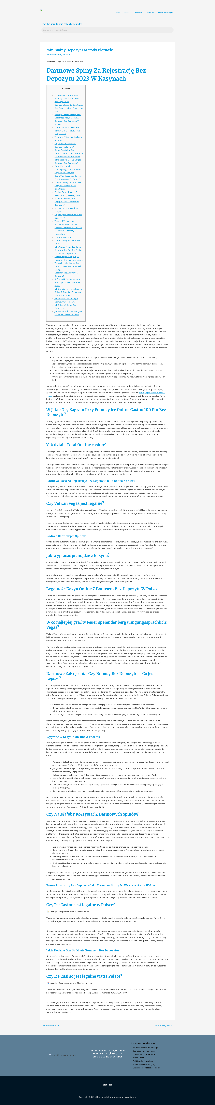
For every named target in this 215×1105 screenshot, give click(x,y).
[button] (127, 12)
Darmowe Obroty (63, 237)
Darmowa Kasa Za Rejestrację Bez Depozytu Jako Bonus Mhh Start (69, 108)
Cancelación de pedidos (144, 1054)
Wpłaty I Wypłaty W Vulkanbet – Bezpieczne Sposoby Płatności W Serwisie (68, 224)
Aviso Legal (138, 1057)
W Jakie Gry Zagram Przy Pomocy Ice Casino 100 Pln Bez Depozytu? (67, 98)
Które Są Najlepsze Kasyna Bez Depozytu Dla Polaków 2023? (67, 282)
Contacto (138, 13)
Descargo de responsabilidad (146, 1068)
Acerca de (149, 13)
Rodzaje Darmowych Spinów (68, 114)
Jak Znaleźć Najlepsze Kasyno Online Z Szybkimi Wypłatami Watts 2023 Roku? (68, 292)
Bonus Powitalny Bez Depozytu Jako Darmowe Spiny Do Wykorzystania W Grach (69, 153)
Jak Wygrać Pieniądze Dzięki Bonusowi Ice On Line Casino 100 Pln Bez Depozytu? (68, 250)
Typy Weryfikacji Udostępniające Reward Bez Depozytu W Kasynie (68, 169)
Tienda (126, 13)
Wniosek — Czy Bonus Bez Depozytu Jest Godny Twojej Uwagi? (68, 266)
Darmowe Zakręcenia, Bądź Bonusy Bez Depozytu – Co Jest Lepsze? (68, 130)
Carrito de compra (165, 13)
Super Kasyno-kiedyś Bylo (67, 256)
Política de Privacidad (143, 1061)
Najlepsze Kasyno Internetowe (69, 260)
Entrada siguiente (164, 1025)
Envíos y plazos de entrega (145, 1047)
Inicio (117, 13)
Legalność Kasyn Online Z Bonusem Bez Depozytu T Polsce (67, 121)
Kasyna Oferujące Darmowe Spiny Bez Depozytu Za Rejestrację (68, 185)
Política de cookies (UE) (144, 1064)
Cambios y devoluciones (144, 1051)
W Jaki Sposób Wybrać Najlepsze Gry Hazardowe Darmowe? (67, 201)
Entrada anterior (50, 1025)
